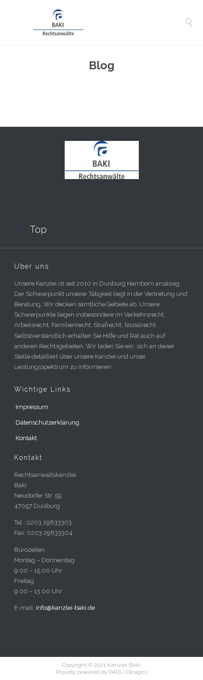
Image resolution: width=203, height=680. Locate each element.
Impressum (32, 406)
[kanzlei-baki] (108, 22)
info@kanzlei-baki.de (65, 607)
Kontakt (26, 438)
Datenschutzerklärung (47, 422)
